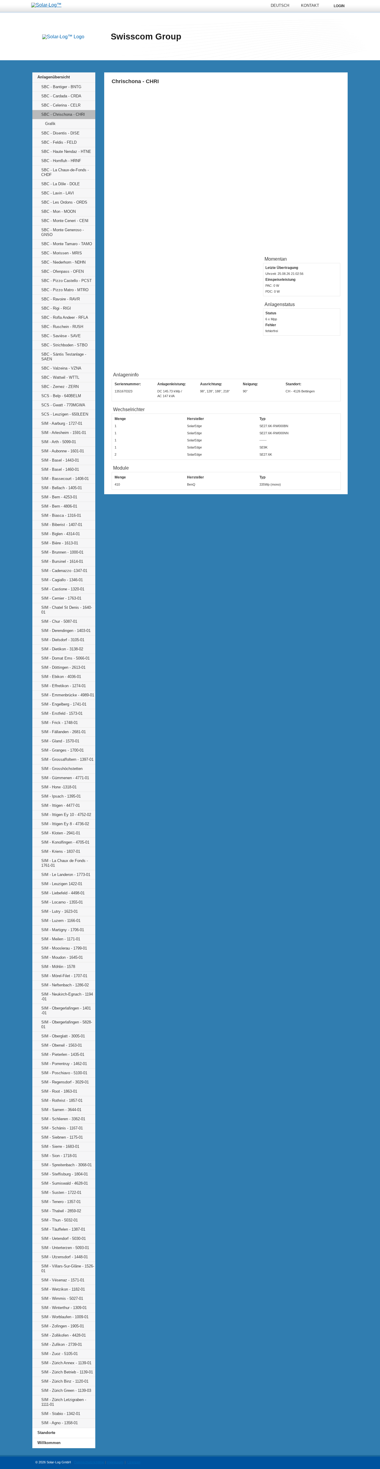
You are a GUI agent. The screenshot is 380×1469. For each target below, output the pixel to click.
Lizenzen (133, 1462)
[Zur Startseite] (63, 36)
